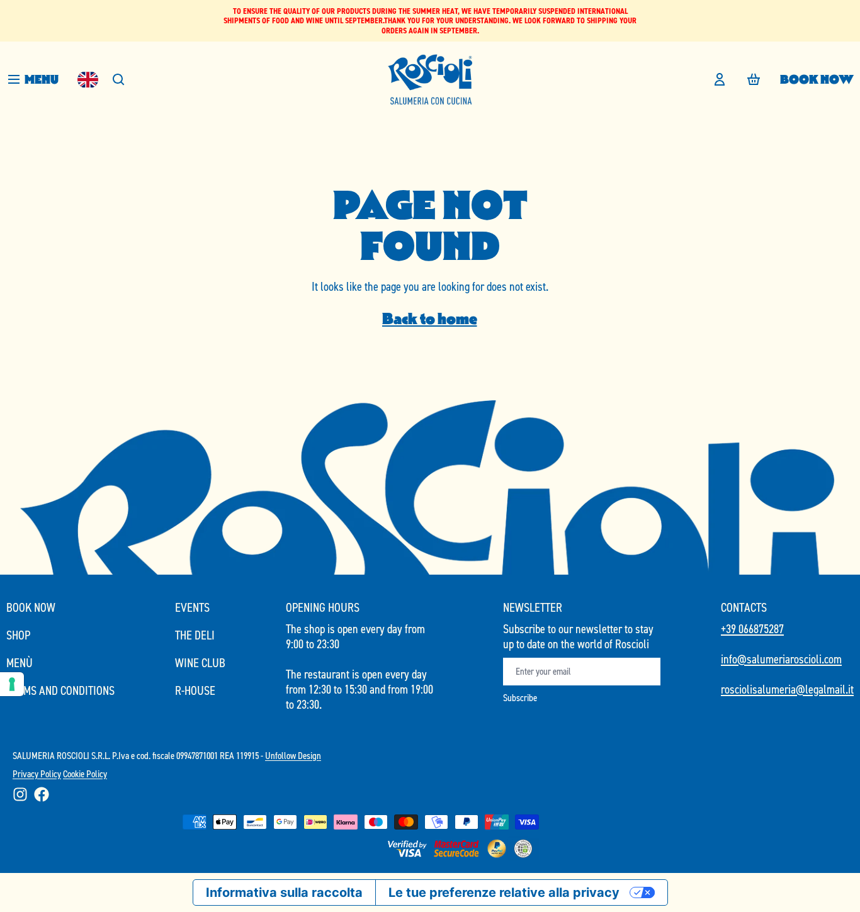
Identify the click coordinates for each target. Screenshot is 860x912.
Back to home (429, 319)
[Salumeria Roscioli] (430, 79)
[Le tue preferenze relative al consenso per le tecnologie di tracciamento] (12, 684)
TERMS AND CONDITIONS (60, 690)
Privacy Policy (37, 773)
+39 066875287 (752, 629)
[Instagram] (20, 794)
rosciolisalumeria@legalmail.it (787, 689)
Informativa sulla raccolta (284, 892)
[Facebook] (41, 794)
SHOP (18, 635)
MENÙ (19, 662)
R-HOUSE (195, 690)
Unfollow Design (293, 755)
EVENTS (192, 607)
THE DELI (195, 635)
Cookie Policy (85, 773)
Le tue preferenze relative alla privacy (504, 892)
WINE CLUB (200, 662)
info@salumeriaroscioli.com (781, 659)
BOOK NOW (817, 79)
